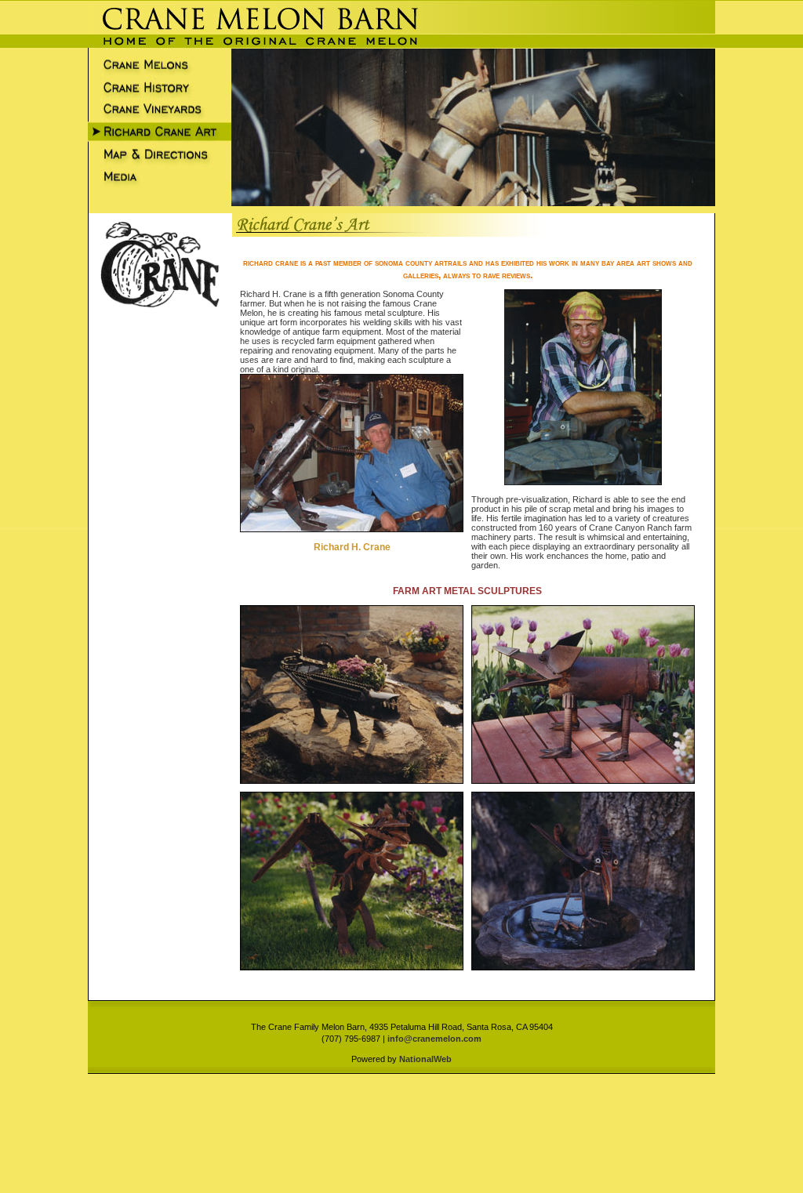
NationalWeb (425, 1059)
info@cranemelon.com (434, 1038)
